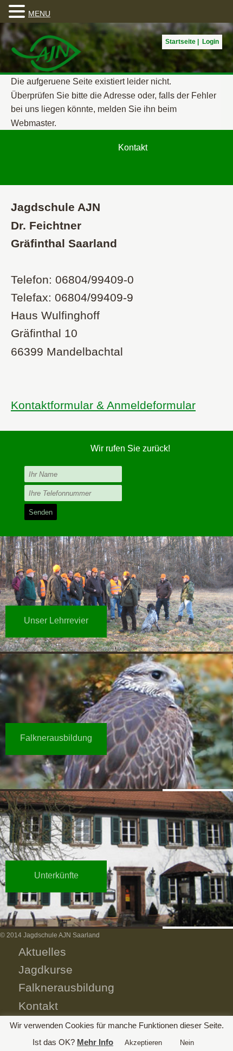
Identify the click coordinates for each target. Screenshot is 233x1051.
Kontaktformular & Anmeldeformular (103, 405)
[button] (18, 12)
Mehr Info (95, 1042)
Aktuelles (42, 951)
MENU (39, 13)
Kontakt (38, 1006)
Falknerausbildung (66, 987)
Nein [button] (187, 1043)
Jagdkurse (45, 969)
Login (210, 41)
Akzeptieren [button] (143, 1043)
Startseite (180, 41)
